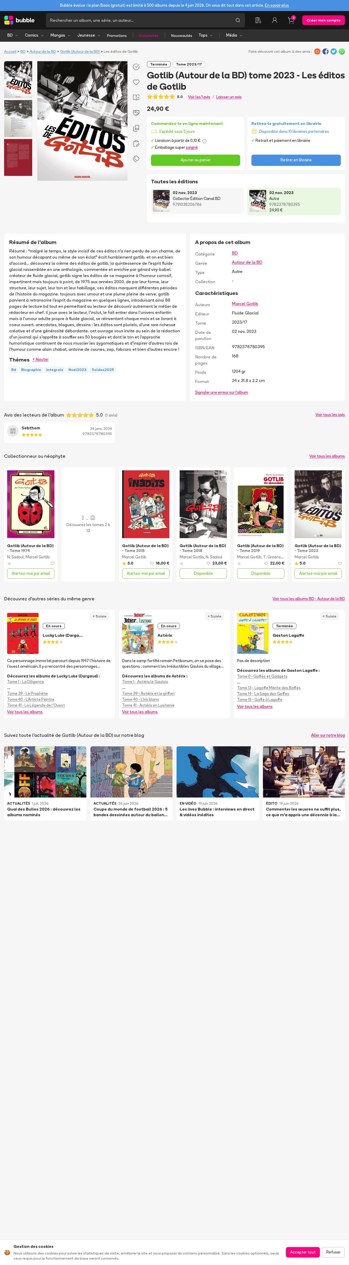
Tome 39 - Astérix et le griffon (148, 693)
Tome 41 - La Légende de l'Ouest (36, 705)
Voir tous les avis (330, 414)
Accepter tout (303, 1252)
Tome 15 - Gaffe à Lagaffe (259, 699)
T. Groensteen (276, 557)
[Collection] (258, 20)
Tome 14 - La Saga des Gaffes (263, 693)
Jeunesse (86, 35)
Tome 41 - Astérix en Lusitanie (148, 705)
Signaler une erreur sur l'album (221, 392)
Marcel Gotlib (245, 303)
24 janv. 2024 (101, 428)
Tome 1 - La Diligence (25, 681)
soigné (192, 147)
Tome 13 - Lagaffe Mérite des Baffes (269, 687)
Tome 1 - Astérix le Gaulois (145, 681)
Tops (203, 35)
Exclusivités (149, 35)
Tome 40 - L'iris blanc (140, 699)
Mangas (58, 35)
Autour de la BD (43, 51)
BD (10, 35)
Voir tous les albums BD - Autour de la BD (309, 598)
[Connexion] (275, 20)
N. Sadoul (15, 557)
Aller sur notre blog (328, 735)
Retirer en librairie (296, 159)
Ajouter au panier (196, 159)
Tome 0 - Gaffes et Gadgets (262, 676)
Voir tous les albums (327, 456)
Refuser (333, 1252)
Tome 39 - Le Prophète (27, 693)
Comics (31, 35)
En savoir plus (277, 5)
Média (231, 35)
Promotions (117, 35)
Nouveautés (181, 35)
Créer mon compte (324, 20)
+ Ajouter (40, 359)
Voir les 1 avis (199, 96)
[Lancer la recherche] (238, 20)
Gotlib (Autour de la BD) (80, 51)
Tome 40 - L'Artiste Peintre (30, 699)
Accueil (10, 51)
